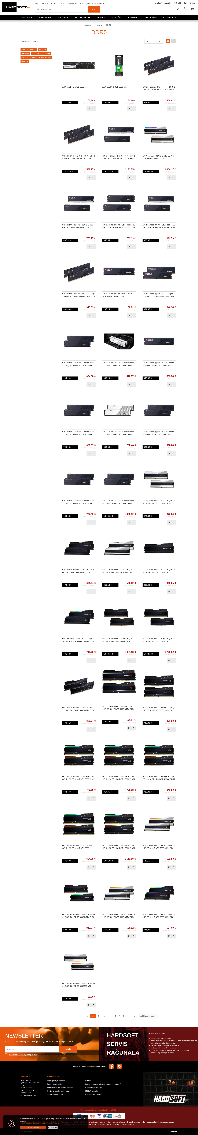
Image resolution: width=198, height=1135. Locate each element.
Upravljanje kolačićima (93, 1094)
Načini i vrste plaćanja (93, 1087)
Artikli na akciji (42, 3)
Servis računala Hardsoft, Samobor (60, 1087)
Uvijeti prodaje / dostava (56, 1081)
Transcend (25, 53)
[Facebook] (113, 1066)
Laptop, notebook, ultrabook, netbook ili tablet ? (103, 1084)
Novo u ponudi (57, 3)
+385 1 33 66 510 (180, 3)
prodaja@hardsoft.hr (163, 3)
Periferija (63, 17)
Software (133, 17)
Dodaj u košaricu (76, 109)
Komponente (45, 17)
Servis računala (99, 3)
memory (33, 49)
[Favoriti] (88, 108)
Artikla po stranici (147, 1016)
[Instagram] (121, 1066)
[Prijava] (184, 8)
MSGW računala (91, 1091)
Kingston (24, 49)
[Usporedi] (94, 51)
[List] (173, 41)
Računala (27, 17)
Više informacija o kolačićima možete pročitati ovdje (39, 1123)
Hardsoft (123, 1044)
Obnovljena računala (55, 1094)
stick (39, 53)
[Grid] (168, 41)
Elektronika (150, 17)
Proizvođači (84, 3)
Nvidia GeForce (45, 57)
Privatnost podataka (54, 1084)
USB (33, 53)
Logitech (24, 61)
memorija (42, 49)
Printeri (101, 17)
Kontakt (192, 3)
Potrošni (116, 17)
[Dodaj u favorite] (94, 57)
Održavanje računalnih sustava (58, 1091)
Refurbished (169, 17)
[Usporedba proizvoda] (93, 108)
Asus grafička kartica (29, 57)
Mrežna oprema (83, 17)
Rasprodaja (71, 3)
